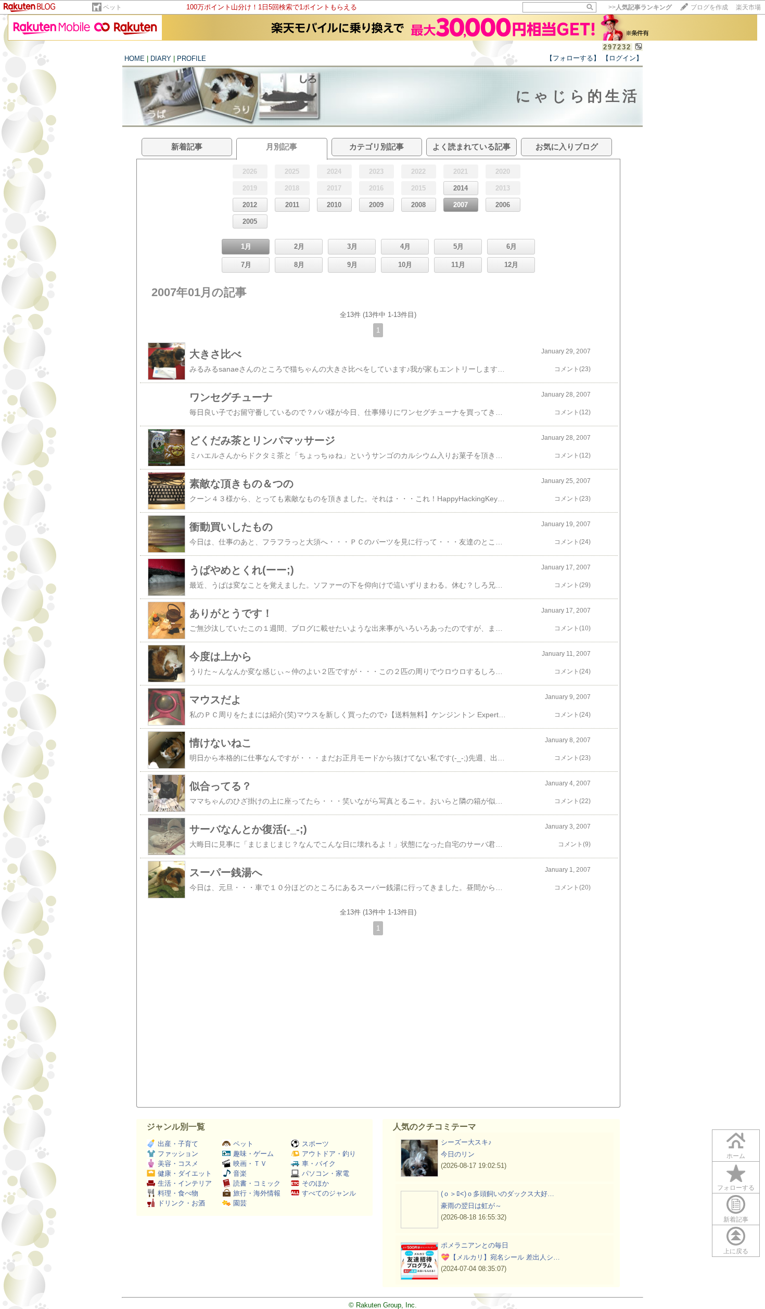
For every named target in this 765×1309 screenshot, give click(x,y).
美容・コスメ (178, 1163)
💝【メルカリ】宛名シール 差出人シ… (500, 1257)
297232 (617, 47)
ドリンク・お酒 (181, 1203)
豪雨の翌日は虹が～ (471, 1206)
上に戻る (735, 1251)
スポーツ (315, 1144)
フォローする (736, 1187)
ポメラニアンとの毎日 (474, 1245)
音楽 (240, 1173)
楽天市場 (748, 7)
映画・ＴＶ (250, 1163)
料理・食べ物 (178, 1193)
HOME (134, 58)
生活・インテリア (185, 1183)
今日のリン (458, 1154)
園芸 (240, 1203)
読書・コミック (256, 1183)
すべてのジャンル (329, 1193)
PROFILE (191, 58)
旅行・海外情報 (256, 1193)
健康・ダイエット (185, 1173)
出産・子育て (178, 1144)
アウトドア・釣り (329, 1154)
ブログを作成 (709, 7)
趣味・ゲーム (253, 1154)
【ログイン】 (622, 58)
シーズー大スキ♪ (466, 1142)
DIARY (160, 58)
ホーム (735, 1156)
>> (640, 7)
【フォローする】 (573, 58)
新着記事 (735, 1219)
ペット (112, 7)
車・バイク (319, 1163)
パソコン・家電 (325, 1173)
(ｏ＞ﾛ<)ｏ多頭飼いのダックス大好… (497, 1194)
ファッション (178, 1154)
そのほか (315, 1183)
